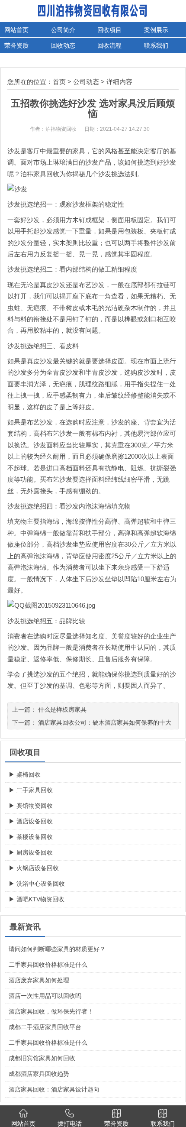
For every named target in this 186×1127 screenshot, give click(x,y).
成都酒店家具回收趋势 (39, 1073)
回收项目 (109, 29)
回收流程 (109, 45)
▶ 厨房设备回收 (31, 852)
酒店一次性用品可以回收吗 (45, 995)
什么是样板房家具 (62, 709)
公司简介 (63, 29)
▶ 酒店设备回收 (31, 821)
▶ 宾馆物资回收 (31, 805)
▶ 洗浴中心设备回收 (37, 883)
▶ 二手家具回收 (31, 790)
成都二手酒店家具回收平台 (45, 1026)
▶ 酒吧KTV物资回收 (36, 899)
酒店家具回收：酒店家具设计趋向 (54, 1089)
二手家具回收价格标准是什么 (48, 964)
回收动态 (63, 45)
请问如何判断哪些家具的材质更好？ (57, 949)
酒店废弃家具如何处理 (39, 980)
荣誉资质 (16, 45)
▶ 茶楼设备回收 (31, 836)
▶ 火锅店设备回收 (34, 868)
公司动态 (86, 81)
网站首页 (16, 29)
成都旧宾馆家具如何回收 (42, 1058)
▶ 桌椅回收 (25, 774)
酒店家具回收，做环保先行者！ (51, 1011)
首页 (59, 81)
